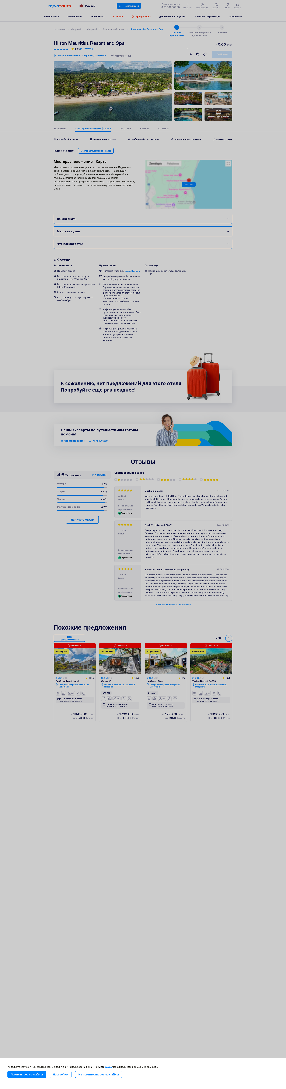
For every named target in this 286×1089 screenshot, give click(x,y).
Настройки (60, 1074)
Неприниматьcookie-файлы (98, 1074)
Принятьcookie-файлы (27, 1074)
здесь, (108, 1067)
